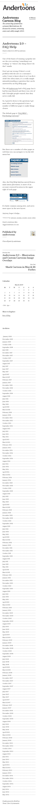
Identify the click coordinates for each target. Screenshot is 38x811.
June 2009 (5, 629)
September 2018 (7, 347)
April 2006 (6, 732)
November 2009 (7, 616)
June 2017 (5, 369)
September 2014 (7, 458)
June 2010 (5, 597)
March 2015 (6, 442)
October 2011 (6, 553)
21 (14, 298)
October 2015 (6, 423)
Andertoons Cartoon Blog (11, 19)
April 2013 (5, 504)
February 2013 (7, 510)
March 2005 (6, 767)
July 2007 (5, 691)
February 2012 (7, 542)
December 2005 (7, 743)
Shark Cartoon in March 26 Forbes (21, 267)
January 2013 (6, 513)
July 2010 (5, 594)
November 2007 (7, 681)
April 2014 (5, 472)
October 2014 (6, 456)
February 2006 (7, 738)
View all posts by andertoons (11, 241)
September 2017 (7, 361)
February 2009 (7, 640)
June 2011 (5, 564)
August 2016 (6, 396)
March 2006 (6, 735)
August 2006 (6, 721)
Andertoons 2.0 (11, 224)
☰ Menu (32, 18)
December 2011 (7, 548)
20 (9, 298)
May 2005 (5, 762)
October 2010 (6, 586)
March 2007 (6, 702)
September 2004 (7, 784)
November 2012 (7, 518)
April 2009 (6, 635)
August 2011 (6, 559)
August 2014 (6, 461)
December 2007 (7, 678)
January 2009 (6, 643)
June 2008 (5, 662)
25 (33, 298)
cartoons (29, 217)
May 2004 (5, 795)
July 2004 (5, 789)
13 (9, 295)
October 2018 (6, 344)
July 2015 (5, 431)
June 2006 (5, 727)
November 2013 (7, 485)
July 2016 (5, 399)
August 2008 (6, 656)
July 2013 (5, 496)
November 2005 (7, 746)
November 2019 (7, 339)
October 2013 (6, 488)
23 (24, 298)
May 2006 (5, 729)
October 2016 (6, 391)
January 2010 (6, 610)
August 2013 (6, 494)
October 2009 (7, 618)
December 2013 (7, 483)
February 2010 (7, 607)
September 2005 (7, 751)
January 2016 (6, 415)
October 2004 (7, 781)
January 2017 (6, 382)
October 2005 (6, 748)
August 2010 (6, 591)
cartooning (18, 217)
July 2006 (5, 724)
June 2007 (5, 694)
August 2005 (6, 754)
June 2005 (5, 759)
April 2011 (5, 569)
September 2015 (7, 426)
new (17, 224)
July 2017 (5, 366)
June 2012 (5, 531)
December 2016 (7, 385)
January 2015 (6, 447)
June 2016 (5, 401)
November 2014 (7, 453)
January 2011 (6, 578)
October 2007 (6, 683)
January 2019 (6, 342)
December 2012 (7, 515)
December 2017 (7, 353)
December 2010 (7, 580)
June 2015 (5, 434)
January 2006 (6, 740)
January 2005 (6, 773)
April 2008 (6, 667)
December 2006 (7, 710)
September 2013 (7, 491)
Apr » (8, 305)
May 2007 (5, 697)
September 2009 (7, 621)
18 (33, 295)
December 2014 (7, 450)
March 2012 (6, 540)
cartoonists (24, 217)
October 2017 (6, 358)
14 (14, 295)
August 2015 (6, 428)
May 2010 (5, 599)
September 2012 (7, 523)
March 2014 (6, 475)
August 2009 (6, 624)
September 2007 (7, 686)
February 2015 (7, 445)
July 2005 (5, 757)
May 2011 (5, 567)
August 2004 (6, 786)
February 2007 (7, 705)
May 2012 (5, 534)
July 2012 (5, 529)
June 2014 (5, 466)
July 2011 (5, 561)
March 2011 (6, 572)
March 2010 (6, 605)
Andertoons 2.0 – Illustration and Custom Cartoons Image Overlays (18, 257)
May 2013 (5, 502)
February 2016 (7, 412)
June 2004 (5, 792)
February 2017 (7, 380)
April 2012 (5, 537)
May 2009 (5, 632)
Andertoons (13, 88)
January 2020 (7, 336)
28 (14, 301)
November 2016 (7, 388)
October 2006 (7, 716)
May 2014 (5, 469)
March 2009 (6, 637)
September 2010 (7, 588)
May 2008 (5, 664)
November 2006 (7, 713)
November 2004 (7, 778)
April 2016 (5, 407)
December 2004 (7, 775)
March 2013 (6, 507)
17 (28, 295)
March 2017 (6, 377)
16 (24, 295)
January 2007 (6, 708)
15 (19, 295)
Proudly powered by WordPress (11, 801)
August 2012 (6, 526)
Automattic (16, 803)
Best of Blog (6, 315)
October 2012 (6, 521)
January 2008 (6, 675)
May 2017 (5, 372)
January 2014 (6, 480)
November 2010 (7, 583)
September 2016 (7, 393)
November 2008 (7, 648)
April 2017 (5, 374)
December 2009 (7, 613)
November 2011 (7, 551)
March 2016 (6, 410)
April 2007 (5, 700)
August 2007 (6, 689)
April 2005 (6, 765)
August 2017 (6, 363)
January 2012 (6, 545)
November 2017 (7, 355)
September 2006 (7, 719)
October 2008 (7, 651)
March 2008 (6, 670)
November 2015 (7, 420)
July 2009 (5, 626)
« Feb (4, 305)
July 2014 (5, 464)
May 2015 (5, 437)
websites (34, 217)
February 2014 (7, 477)
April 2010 (5, 602)
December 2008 (7, 645)
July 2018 (5, 350)
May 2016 (5, 404)
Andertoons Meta (12, 222)
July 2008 (5, 659)
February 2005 (7, 770)
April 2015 (5, 439)
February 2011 (7, 575)
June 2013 (5, 499)
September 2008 (7, 653)
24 (29, 298)
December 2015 (7, 418)
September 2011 (7, 556)
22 (19, 298)
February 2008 (7, 673)
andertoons (22, 51)
